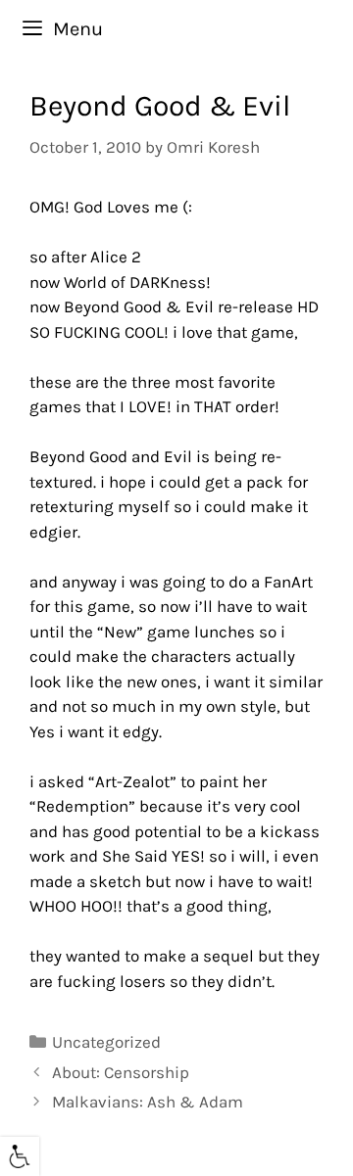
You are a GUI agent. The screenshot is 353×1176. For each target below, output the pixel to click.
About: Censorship (120, 1072)
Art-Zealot (132, 781)
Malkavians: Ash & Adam (147, 1101)
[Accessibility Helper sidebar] (19, 1156)
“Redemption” (82, 806)
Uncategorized (106, 1042)
